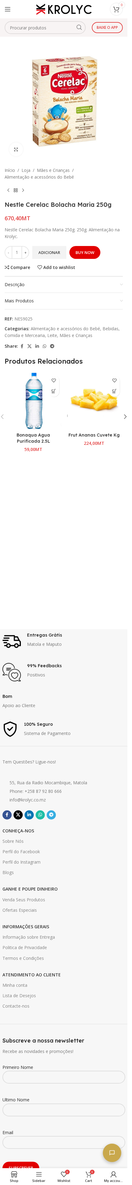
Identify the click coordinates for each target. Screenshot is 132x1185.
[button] (54, 391)
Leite (52, 335)
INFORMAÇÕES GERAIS (25, 926)
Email (7, 1132)
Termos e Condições (23, 958)
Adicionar (49, 252)
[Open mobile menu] (8, 9)
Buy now (85, 252)
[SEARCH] (79, 27)
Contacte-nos (15, 1006)
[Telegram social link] (52, 346)
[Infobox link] (63, 641)
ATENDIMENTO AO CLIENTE (31, 975)
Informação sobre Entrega (28, 937)
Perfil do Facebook (21, 851)
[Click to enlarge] (16, 149)
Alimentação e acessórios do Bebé (39, 177)
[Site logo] (63, 9)
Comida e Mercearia (25, 335)
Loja (25, 170)
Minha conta (14, 985)
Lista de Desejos (19, 995)
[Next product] (23, 190)
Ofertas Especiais (19, 910)
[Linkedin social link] (37, 346)
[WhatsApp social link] (44, 346)
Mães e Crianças (53, 170)
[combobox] (45, 27)
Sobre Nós (13, 841)
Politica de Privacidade (24, 947)
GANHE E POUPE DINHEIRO (30, 889)
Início (10, 170)
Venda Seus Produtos (23, 900)
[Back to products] (15, 190)
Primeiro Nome (17, 1067)
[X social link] (29, 346)
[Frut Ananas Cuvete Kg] (94, 401)
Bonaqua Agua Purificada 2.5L (33, 438)
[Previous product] (8, 190)
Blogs (8, 872)
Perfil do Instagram (21, 862)
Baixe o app (107, 27)
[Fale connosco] (112, 1153)
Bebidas (110, 328)
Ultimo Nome (15, 1100)
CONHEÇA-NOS (18, 831)
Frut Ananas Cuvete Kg (94, 435)
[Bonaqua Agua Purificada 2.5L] (33, 401)
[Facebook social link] (21, 346)
